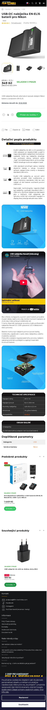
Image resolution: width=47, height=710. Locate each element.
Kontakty (5, 627)
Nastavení (23, 698)
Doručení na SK (7, 632)
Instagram (10, 606)
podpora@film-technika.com (16, 600)
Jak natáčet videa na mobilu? (12, 644)
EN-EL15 (27, 414)
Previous (40, 456)
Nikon (35, 447)
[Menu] (43, 3)
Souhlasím (23, 705)
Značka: (30, 23)
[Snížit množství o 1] (4, 115)
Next (44, 456)
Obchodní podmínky (9, 624)
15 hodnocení (16, 23)
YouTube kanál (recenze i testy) (18, 609)
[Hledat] (32, 3)
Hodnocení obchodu (9, 630)
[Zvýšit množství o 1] (12, 115)
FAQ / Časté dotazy (8, 621)
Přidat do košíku (28, 115)
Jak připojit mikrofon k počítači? (13, 658)
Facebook (9, 603)
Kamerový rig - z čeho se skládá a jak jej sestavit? (19, 663)
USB (35, 442)
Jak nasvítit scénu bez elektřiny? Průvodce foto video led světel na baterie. (22, 651)
